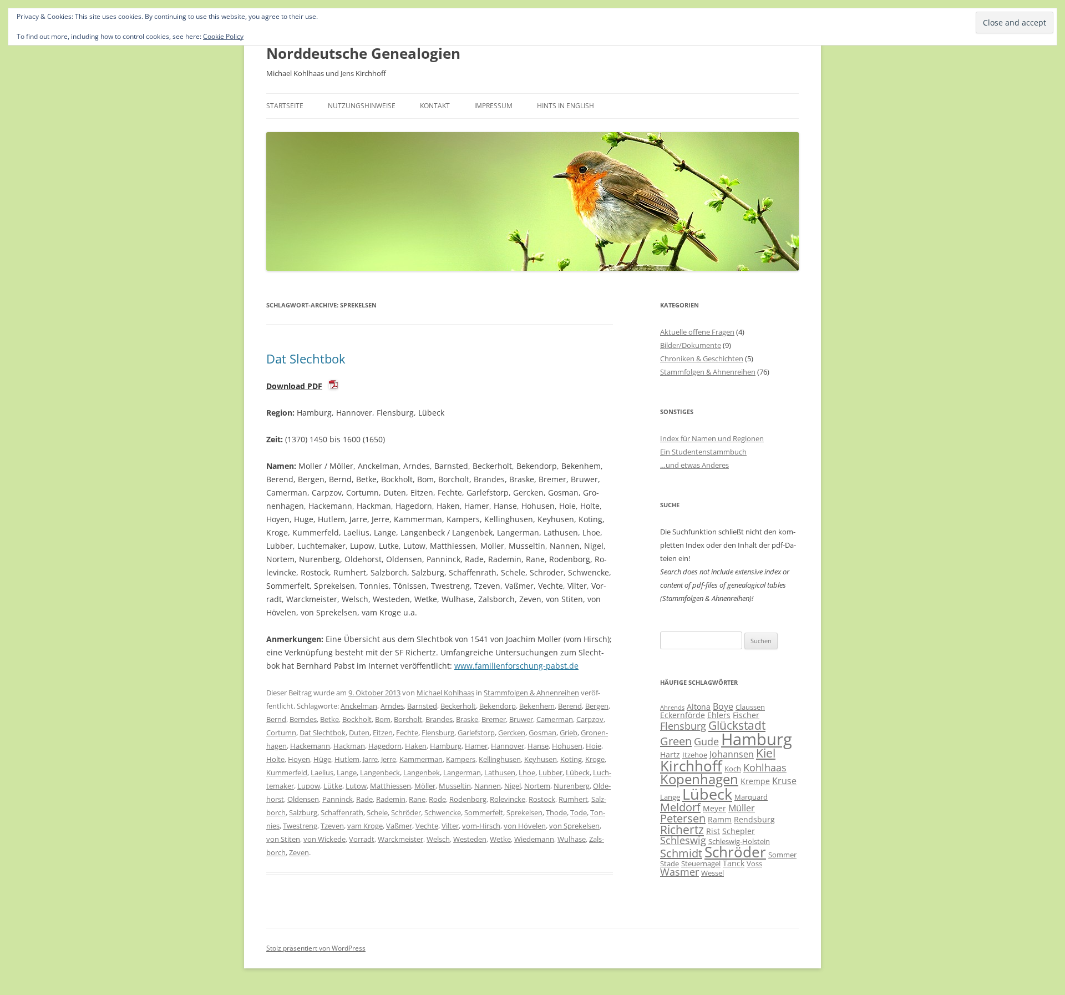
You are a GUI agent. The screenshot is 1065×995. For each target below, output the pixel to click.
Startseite (284, 105)
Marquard (751, 797)
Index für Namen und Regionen (712, 438)
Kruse (784, 781)
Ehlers (719, 715)
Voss (754, 863)
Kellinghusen (500, 759)
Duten (359, 733)
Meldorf (680, 807)
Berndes (303, 719)
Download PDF (294, 386)
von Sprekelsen (574, 826)
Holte (275, 759)
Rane (417, 799)
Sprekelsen (524, 812)
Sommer (782, 855)
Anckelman (359, 706)
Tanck (733, 863)
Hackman (349, 746)
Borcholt (408, 719)
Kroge (595, 759)
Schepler (738, 831)
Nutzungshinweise (361, 105)
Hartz (670, 754)
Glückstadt (736, 725)
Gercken (511, 733)
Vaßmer (399, 826)
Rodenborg (467, 799)
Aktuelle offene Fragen (697, 332)
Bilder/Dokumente (690, 345)
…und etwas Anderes (694, 465)
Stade (669, 863)
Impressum (493, 105)
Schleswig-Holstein (739, 841)
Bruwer (521, 719)
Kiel (765, 753)
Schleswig (683, 840)
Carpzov (590, 719)
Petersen (683, 818)
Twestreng (300, 826)
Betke (329, 719)
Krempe (755, 781)
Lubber (550, 772)
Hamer (476, 746)
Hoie (593, 746)
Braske (467, 719)
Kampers (460, 759)
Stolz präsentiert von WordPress (316, 948)
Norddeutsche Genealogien (363, 53)
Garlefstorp (476, 733)
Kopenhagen (699, 779)
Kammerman (421, 759)
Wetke (500, 839)
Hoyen (299, 759)
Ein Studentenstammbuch (703, 452)
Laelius (322, 772)
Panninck (337, 799)
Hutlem (346, 759)
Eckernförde (682, 715)
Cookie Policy (223, 36)
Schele (377, 812)
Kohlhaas (765, 767)
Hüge (322, 759)
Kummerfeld (286, 772)
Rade (364, 799)
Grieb (568, 733)
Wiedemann (534, 839)
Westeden (469, 839)
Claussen (750, 707)
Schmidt (681, 853)
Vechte (426, 826)
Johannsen (731, 754)
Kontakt (435, 105)
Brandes (439, 719)
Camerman (554, 719)
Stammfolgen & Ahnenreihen (531, 693)
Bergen (596, 706)
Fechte (407, 733)
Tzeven (332, 826)
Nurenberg (572, 786)
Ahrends (672, 707)
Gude (706, 741)
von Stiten (283, 839)
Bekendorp (497, 706)
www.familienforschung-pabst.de (516, 665)
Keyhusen (540, 759)
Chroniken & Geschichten (701, 358)
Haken (416, 746)
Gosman (542, 733)
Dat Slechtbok (306, 358)
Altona (699, 706)
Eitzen (383, 733)
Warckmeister (400, 839)
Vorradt (361, 839)
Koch (732, 769)
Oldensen (303, 799)
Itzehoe (694, 755)
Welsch (438, 839)
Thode (556, 812)
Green (676, 741)
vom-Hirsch (481, 826)
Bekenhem (537, 706)
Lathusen (499, 772)
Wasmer (679, 871)
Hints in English (565, 105)
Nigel (512, 786)
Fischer (746, 715)
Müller (741, 808)
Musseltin (455, 786)
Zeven (299, 852)
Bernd (276, 719)
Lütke (332, 786)
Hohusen (567, 746)
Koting (571, 759)
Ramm (720, 819)
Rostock (542, 799)
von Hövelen (525, 826)
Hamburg (446, 746)
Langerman (462, 772)
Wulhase (571, 839)
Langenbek (421, 772)
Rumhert (573, 799)
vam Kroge (365, 826)
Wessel (712, 873)
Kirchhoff (691, 766)
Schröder (406, 812)
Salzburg (303, 812)
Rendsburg (754, 819)
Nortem (537, 786)
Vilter (450, 826)
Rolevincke (507, 799)
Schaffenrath (342, 812)
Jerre (388, 759)
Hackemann (310, 746)
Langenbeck (380, 772)
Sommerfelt (483, 812)
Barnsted (422, 706)
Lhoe (527, 772)
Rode (437, 799)
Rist (713, 831)
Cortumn (281, 733)
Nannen (487, 786)
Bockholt (357, 719)
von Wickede (324, 839)
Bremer (493, 719)
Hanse (538, 746)
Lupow (308, 786)
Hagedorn (385, 746)
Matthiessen (390, 786)
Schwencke (442, 812)
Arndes (392, 706)
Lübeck (578, 772)
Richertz (682, 829)
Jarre (370, 759)
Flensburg (438, 733)
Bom (382, 719)
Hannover (507, 746)
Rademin (390, 799)
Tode (578, 812)
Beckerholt (458, 706)
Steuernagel (701, 863)
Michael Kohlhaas (445, 693)
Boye (723, 706)
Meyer (714, 808)
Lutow (356, 786)
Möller (424, 786)
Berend (570, 706)
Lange (347, 772)
